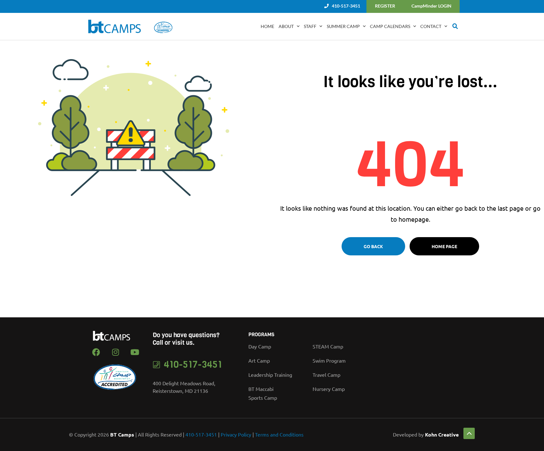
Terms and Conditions (279, 434)
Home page (444, 246)
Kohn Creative (442, 434)
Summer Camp (343, 26)
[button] (455, 26)
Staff (310, 26)
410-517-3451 (193, 364)
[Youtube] (135, 352)
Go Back (373, 246)
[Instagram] (115, 352)
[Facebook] (96, 352)
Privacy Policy (236, 434)
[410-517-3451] (157, 365)
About (286, 26)
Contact (430, 26)
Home (267, 26)
